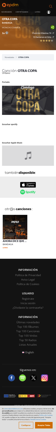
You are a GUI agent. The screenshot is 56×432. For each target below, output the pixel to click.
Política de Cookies (28, 284)
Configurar (26, 425)
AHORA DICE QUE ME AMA (19, 241)
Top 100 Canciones (28, 331)
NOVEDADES (6, 12)
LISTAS (37, 12)
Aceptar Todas (44, 425)
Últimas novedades (28, 322)
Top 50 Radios (28, 340)
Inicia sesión (50, 12)
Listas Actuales (28, 344)
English (29, 352)
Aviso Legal (28, 279)
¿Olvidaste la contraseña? (28, 307)
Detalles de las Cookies (38, 419)
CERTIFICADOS (22, 12)
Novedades (9, 57)
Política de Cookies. (46, 415)
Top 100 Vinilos (28, 335)
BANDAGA (8, 244)
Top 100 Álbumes (28, 327)
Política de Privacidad (28, 275)
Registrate (28, 298)
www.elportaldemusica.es (13, 409)
